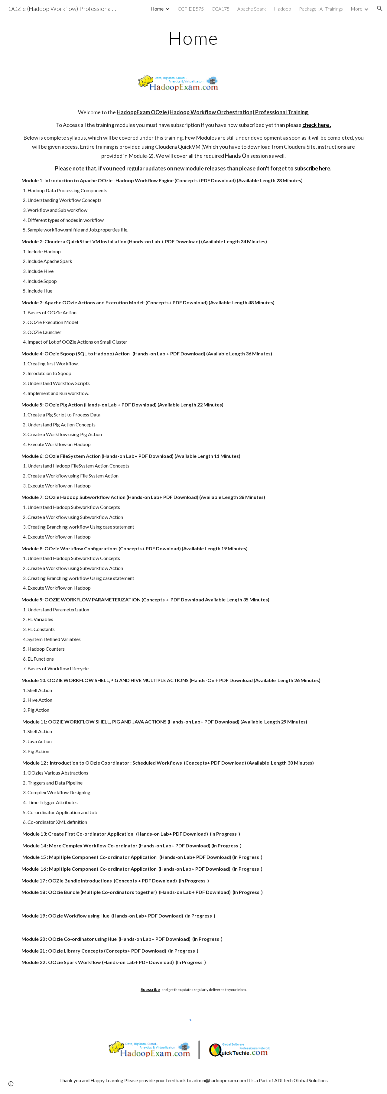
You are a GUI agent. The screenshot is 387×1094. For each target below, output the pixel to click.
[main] (193, 37)
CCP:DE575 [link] (191, 8)
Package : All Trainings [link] (321, 8)
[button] (379, 8)
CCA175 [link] (220, 8)
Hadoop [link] (282, 8)
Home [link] (157, 8)
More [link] (357, 8)
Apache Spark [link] (251, 8)
